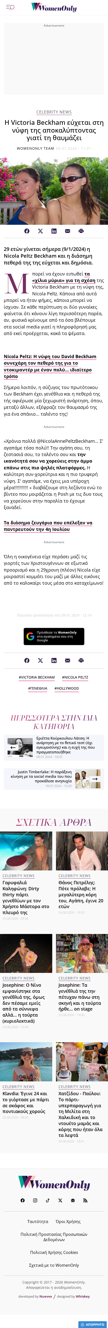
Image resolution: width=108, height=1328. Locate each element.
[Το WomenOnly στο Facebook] (22, 1201)
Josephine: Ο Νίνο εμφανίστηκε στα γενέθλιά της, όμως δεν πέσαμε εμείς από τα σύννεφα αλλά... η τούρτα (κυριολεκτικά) (24, 1003)
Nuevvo (45, 1296)
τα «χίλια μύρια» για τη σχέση (63, 277)
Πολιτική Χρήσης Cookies (54, 1252)
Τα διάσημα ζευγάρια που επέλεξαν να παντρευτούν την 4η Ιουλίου (48, 526)
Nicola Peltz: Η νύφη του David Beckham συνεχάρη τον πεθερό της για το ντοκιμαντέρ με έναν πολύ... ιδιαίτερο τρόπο (50, 366)
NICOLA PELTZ (76, 677)
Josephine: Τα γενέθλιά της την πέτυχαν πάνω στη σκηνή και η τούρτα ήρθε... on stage (80, 997)
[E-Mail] (67, 231)
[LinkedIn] (54, 231)
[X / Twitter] (40, 231)
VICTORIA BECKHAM (38, 677)
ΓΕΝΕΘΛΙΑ (38, 688)
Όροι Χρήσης (68, 1221)
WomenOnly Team (36, 148)
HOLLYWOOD (68, 688)
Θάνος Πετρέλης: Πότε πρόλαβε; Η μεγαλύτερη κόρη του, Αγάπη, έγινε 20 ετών (81, 894)
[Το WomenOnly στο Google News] (73, 1201)
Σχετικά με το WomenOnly (54, 1265)
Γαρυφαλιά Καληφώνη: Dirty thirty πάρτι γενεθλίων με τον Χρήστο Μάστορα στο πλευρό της (26, 897)
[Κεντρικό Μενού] (10, 7)
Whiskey (83, 1296)
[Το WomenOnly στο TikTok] (47, 1201)
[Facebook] (27, 231)
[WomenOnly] (54, 7)
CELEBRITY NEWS (54, 112)
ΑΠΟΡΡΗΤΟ (95, 1324)
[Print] (81, 231)
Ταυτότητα (37, 1221)
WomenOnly (54, 1183)
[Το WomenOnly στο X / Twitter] (60, 1201)
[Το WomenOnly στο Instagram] (35, 1201)
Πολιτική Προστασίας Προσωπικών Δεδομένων (54, 1237)
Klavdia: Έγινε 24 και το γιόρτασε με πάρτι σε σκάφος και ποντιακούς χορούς (26, 1102)
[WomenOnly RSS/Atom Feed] (85, 1201)
